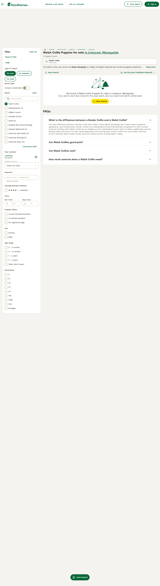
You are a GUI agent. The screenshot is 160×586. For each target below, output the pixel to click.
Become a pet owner (54, 4)
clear (34, 93)
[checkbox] (6, 104)
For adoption (24, 73)
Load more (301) (30, 147)
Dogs (7, 63)
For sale (10, 73)
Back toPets (10, 57)
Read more (151, 67)
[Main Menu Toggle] (2, 4)
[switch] (26, 88)
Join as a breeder (76, 4)
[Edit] (36, 157)
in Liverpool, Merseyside (102, 52)
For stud (10, 79)
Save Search (53, 72)
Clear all (33, 52)
